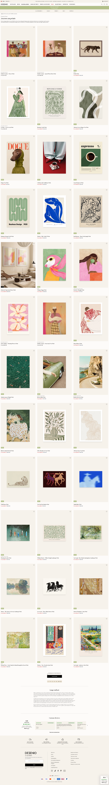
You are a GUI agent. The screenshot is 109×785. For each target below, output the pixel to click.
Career (52, 756)
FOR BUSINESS (72, 4)
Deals (52, 4)
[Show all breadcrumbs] (2, 13)
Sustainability (53, 758)
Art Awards (53, 765)
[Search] (102, 4)
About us (52, 752)
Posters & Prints (25, 4)
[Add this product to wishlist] (33, 27)
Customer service (74, 754)
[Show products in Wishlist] (104, 4)
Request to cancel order (75, 764)
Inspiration (65, 4)
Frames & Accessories (45, 4)
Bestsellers (13, 4)
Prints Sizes (7, 13)
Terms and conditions (75, 758)
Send (34, 764)
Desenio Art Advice (74, 752)
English (7, 1)
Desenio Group (57, 781)
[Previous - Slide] (34, 725)
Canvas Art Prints (34, 4)
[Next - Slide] (87, 725)
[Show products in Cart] (107, 4)
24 (58, 681)
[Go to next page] (61, 681)
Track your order (74, 756)
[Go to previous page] (48, 681)
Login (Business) (54, 767)
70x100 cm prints (14, 13)
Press (52, 754)
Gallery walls (58, 4)
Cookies (72, 760)
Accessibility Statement (55, 760)
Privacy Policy (32, 767)
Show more (54, 676)
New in (18, 4)
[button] (104, 780)
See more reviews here (54, 732)
